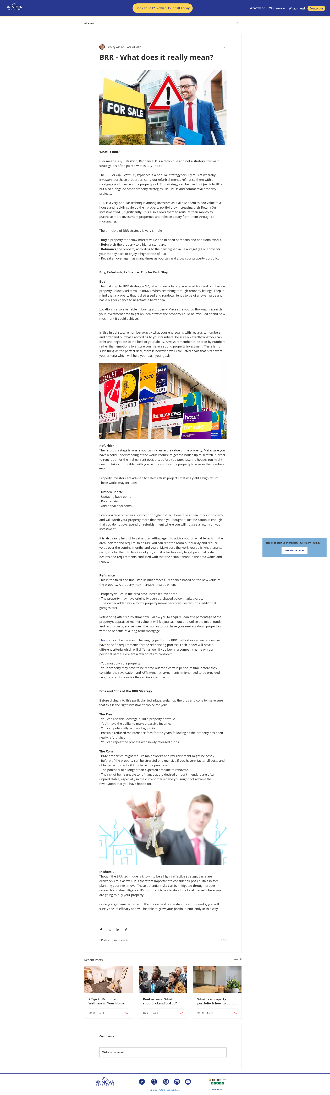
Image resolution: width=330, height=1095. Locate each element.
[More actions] (224, 47)
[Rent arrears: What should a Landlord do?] (163, 979)
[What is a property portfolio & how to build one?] (217, 979)
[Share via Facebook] (101, 929)
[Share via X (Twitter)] (109, 929)
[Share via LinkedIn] (117, 929)
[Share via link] (126, 929)
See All (238, 959)
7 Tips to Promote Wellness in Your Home (107, 1001)
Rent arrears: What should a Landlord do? (160, 1001)
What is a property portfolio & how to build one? (215, 1001)
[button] (237, 23)
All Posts (89, 23)
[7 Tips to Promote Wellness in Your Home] (108, 979)
